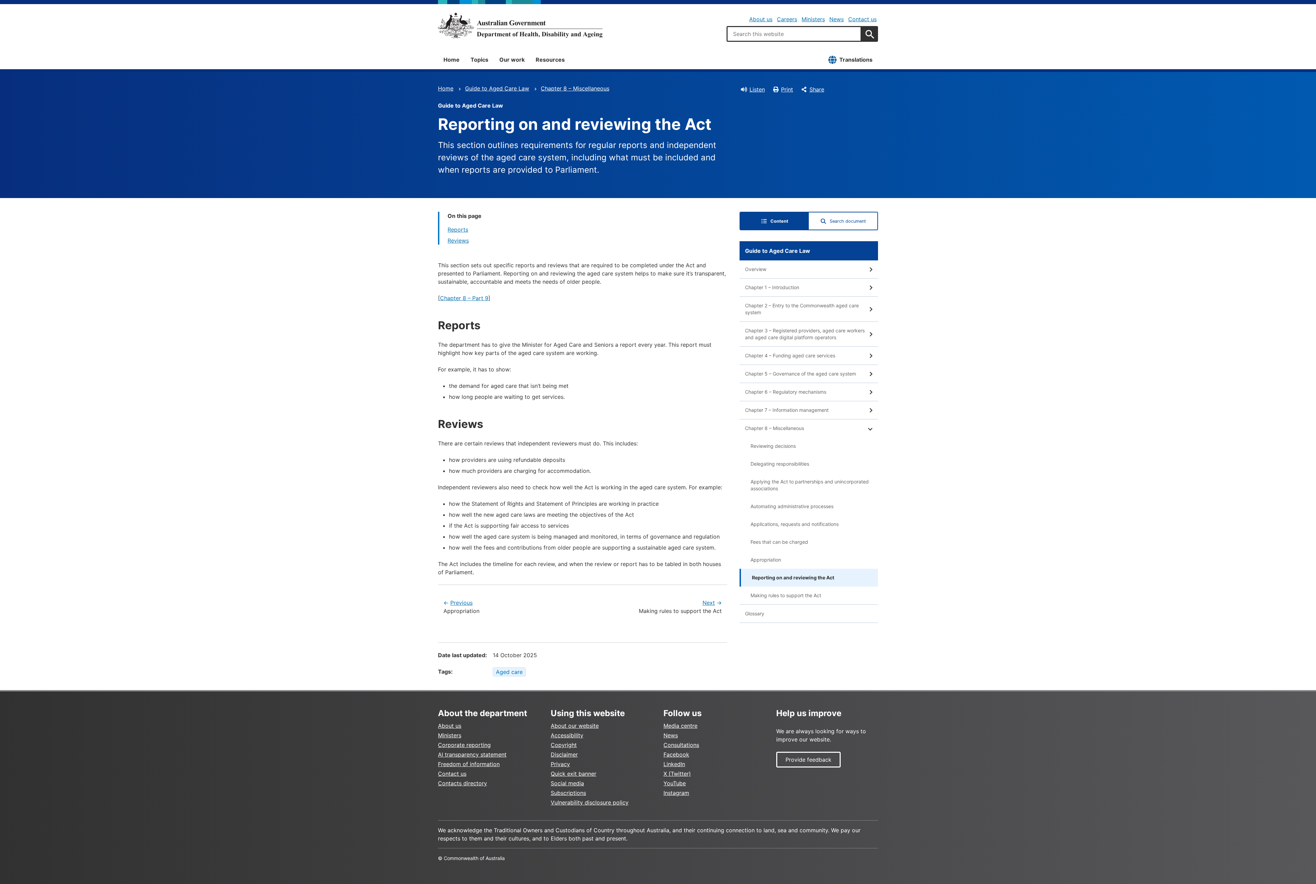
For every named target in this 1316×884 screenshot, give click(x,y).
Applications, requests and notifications (795, 524)
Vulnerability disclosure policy (590, 802)
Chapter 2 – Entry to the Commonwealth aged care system (802, 309)
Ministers (813, 19)
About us (760, 19)
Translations (856, 59)
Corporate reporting (464, 744)
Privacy (560, 764)
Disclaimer (564, 754)
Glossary (754, 613)
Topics (479, 59)
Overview (755, 269)
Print (787, 89)
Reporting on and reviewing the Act (793, 577)
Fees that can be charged (779, 542)
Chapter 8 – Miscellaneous (575, 88)
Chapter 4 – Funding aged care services (790, 355)
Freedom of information (469, 764)
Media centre (680, 725)
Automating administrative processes (792, 506)
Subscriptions (568, 792)
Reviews (458, 240)
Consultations (681, 744)
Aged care (509, 671)
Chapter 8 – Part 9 (464, 298)
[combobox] (794, 34)
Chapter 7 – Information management (787, 410)
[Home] (520, 25)
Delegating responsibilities (780, 464)
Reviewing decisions (773, 446)
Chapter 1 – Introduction (772, 287)
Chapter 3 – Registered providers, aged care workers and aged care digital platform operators (805, 334)
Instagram (676, 792)
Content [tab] (779, 221)
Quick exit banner (573, 773)
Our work (512, 59)
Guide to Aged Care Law (497, 88)
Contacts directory (462, 783)
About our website (575, 725)
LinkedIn (674, 764)
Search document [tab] (848, 221)
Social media (567, 783)
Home (451, 59)
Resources (550, 59)
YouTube (674, 783)
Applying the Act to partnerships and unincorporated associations (810, 485)
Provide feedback (808, 759)
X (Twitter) (677, 773)
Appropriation (766, 560)
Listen (757, 89)
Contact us (862, 19)
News (836, 19)
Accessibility (567, 735)
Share (816, 89)
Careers (787, 19)
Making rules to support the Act (786, 595)
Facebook (676, 754)
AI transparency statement (472, 754)
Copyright (564, 744)
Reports (458, 229)
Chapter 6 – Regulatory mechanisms (785, 392)
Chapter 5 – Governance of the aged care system (800, 374)
